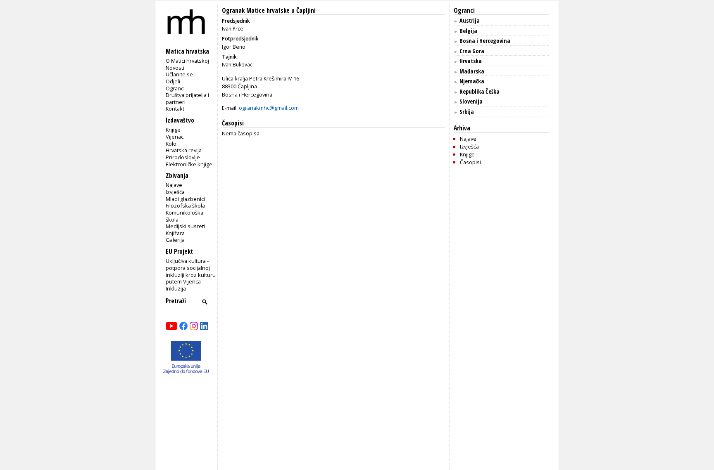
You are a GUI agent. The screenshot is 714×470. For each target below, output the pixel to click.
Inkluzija (176, 288)
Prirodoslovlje (183, 157)
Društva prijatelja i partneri (187, 98)
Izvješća (175, 192)
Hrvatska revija (184, 150)
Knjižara (175, 233)
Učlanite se (179, 74)
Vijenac (174, 136)
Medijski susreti (185, 226)
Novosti (175, 67)
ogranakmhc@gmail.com (269, 107)
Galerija (175, 239)
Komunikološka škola (184, 216)
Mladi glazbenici (185, 199)
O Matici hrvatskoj (187, 60)
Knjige (173, 129)
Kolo (171, 143)
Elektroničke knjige (189, 164)
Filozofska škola (185, 205)
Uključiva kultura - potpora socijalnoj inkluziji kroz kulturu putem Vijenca (191, 271)
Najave (174, 185)
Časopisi (470, 162)
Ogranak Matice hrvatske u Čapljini (269, 10)
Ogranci (175, 88)
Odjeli (173, 81)
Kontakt (175, 108)
